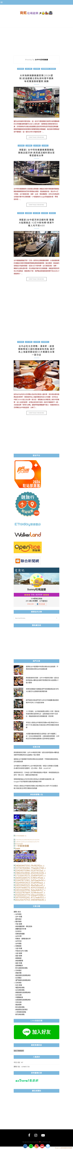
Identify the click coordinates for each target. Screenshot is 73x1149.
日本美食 (18, 982)
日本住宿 (18, 1002)
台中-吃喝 (28, 68)
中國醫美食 (19, 997)
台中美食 (36, 68)
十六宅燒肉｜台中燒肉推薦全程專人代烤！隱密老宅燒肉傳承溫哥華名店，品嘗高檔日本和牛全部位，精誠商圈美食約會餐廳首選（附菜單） (42, 713)
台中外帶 (18, 936)
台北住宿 (18, 995)
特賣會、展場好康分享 (23, 938)
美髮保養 (18, 973)
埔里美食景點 (20, 987)
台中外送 (18, 941)
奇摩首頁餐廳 (20, 934)
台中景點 (18, 943)
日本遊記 (18, 970)
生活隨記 (18, 978)
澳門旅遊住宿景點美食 (23, 980)
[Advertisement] (36, 41)
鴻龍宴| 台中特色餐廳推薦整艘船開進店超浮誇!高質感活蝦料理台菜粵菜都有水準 (36, 153)
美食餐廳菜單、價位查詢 (48, 68)
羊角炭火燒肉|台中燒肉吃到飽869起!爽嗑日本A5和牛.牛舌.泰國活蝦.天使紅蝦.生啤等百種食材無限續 (42, 725)
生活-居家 (18, 985)
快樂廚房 (18, 946)
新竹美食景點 (20, 1014)
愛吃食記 (52, 213)
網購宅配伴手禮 (20, 929)
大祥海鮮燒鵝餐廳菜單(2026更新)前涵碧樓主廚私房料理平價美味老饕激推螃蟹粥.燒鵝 (36, 78)
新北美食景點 (20, 1007)
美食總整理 (19, 960)
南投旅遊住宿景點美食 (23, 975)
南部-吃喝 (18, 963)
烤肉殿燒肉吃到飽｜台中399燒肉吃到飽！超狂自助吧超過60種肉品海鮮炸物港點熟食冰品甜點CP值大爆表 (42, 680)
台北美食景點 (20, 990)
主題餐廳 (29, 145)
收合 (19, 912)
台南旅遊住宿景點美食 (23, 1000)
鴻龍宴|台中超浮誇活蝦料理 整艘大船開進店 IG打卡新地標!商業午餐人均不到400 (36, 222)
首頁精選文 (45, 342)
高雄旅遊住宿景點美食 (23, 992)
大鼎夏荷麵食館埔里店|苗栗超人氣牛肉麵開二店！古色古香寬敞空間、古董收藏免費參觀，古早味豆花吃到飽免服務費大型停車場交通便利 (42, 736)
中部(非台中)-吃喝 (21, 951)
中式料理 (20, 68)
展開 (15, 912)
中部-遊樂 (18, 924)
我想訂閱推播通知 (19, 1050)
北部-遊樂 (18, 953)
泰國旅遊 (18, 958)
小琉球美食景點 (20, 1012)
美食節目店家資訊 (21, 1009)
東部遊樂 (18, 1004)
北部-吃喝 (18, 948)
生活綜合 (18, 931)
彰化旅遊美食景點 (21, 968)
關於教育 (18, 921)
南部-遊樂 (18, 956)
